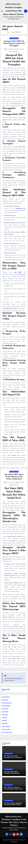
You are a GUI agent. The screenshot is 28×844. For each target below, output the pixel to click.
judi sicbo (4, 717)
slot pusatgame (6, 705)
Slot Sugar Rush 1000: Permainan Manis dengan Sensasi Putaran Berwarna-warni (14, 773)
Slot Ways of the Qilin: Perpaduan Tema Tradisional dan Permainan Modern (12, 757)
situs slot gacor (6, 697)
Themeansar (14, 841)
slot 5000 (17, 272)
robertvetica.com (17, 678)
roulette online (6, 726)
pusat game (5, 700)
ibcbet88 (4, 720)
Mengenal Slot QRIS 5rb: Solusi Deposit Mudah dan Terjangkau (14, 43)
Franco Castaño (11, 49)
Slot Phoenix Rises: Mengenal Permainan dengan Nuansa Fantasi (13, 805)
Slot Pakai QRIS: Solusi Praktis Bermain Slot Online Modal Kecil (14, 477)
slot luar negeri (6, 729)
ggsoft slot (5, 723)
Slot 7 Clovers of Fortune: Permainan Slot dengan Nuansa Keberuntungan (14, 789)
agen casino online (7, 732)
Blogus (22, 839)
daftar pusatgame (7, 703)
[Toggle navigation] (2, 11)
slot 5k (9, 536)
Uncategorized (14, 38)
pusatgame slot (21, 208)
